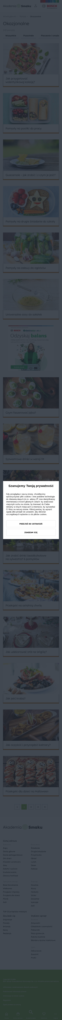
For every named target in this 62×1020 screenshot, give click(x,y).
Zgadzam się (30, 532)
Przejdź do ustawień (30, 524)
